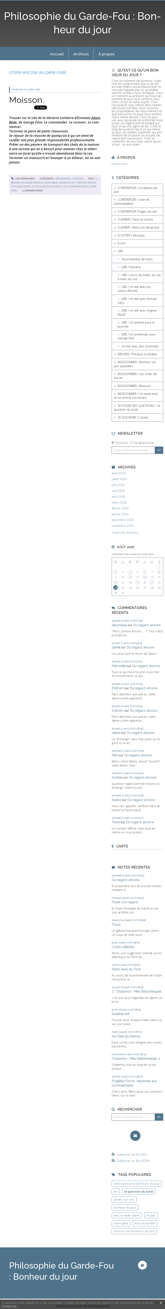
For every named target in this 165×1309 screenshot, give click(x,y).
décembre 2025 (123, 520)
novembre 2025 (123, 526)
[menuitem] (56, 53)
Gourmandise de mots (137, 259)
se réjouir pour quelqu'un (49, 186)
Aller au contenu (13, 3)
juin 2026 (118, 485)
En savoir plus (9, 1306)
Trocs (116, 924)
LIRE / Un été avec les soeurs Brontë (134, 289)
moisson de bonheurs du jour (134, 1231)
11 (130, 577)
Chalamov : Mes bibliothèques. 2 (136, 1058)
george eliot (67, 182)
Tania (116, 822)
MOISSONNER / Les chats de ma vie (135, 376)
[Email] (135, 1136)
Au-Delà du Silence (126, 1036)
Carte (122, 846)
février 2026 (120, 508)
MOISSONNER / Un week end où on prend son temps (135, 396)
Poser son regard (125, 902)
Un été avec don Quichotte (140, 346)
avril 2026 (118, 497)
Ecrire (122, 243)
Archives (81, 54)
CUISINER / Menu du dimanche (138, 227)
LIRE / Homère (131, 267)
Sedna (116, 800)
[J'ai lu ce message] (161, 1302)
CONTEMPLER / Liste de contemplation (132, 201)
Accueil (57, 54)
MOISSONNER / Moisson (69, 178)
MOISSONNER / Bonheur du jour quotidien (135, 364)
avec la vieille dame (126, 1215)
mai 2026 (118, 491)
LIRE (120, 251)
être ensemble (145, 1223)
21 (152, 582)
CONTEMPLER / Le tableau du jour (135, 190)
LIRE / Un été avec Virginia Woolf (137, 312)
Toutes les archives (125, 532)
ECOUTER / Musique (131, 235)
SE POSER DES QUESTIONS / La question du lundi (137, 408)
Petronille (119, 666)
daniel (116, 647)
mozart (151, 1215)
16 (115, 582)
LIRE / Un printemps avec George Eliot (137, 336)
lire (115, 1191)
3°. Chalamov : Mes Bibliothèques (137, 991)
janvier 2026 (120, 514)
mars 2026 (119, 502)
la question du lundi (138, 1191)
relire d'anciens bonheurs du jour (136, 1183)
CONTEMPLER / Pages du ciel (137, 211)
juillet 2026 (119, 479)
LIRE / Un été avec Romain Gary (137, 301)
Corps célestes (123, 947)
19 (137, 582)
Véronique (119, 625)
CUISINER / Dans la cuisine (135, 219)
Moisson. (26, 100)
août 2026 (119, 473)
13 (144, 577)
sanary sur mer (124, 1199)
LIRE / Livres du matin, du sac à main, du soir (139, 277)
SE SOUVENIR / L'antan (133, 417)
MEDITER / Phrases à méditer (137, 354)
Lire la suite (119, 164)
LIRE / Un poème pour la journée (136, 324)
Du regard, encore (147, 625)
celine (116, 733)
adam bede (51, 182)
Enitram (118, 688)
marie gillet (120, 1223)
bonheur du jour (124, 1207)
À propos (106, 54)
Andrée (117, 777)
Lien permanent (24, 178)
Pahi (115, 755)
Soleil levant (121, 1014)
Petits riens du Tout (126, 969)
